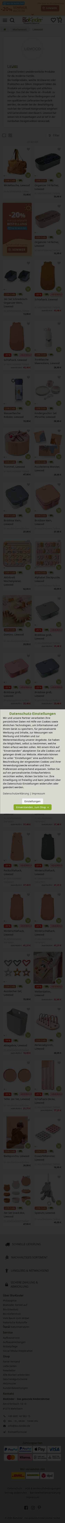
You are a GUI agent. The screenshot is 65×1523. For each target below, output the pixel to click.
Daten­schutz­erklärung (16, 793)
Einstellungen (32, 801)
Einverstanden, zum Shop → (32, 807)
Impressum (38, 793)
